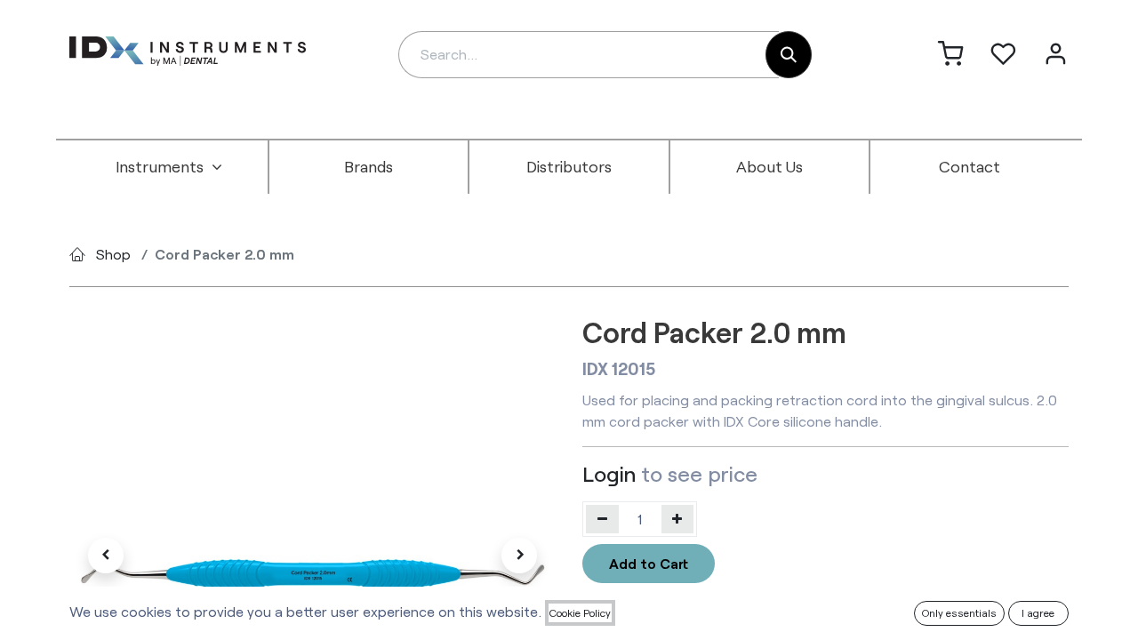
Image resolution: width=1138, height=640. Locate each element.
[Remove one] (602, 519)
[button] (105, 555)
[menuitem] (169, 167)
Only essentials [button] (959, 612)
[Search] (788, 54)
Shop (113, 253)
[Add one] (677, 519)
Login (609, 473)
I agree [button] (1038, 612)
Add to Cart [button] (648, 563)
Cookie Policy (580, 612)
